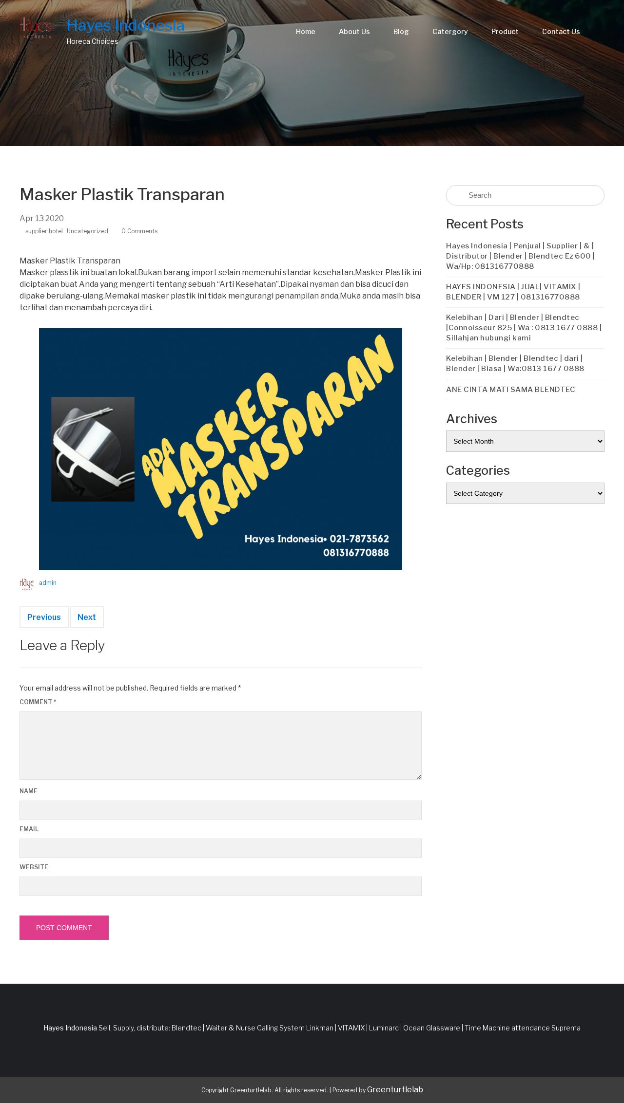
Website (34, 867)
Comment (38, 702)
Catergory (450, 31)
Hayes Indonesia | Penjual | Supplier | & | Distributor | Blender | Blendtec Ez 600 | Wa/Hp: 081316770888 (520, 256)
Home (305, 31)
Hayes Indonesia (125, 25)
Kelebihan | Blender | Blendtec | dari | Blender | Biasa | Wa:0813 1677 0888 (515, 363)
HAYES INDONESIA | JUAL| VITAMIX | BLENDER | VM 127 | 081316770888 (513, 291)
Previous (44, 617)
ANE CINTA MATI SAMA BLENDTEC (510, 389)
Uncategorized (87, 231)
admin (48, 582)
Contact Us (561, 31)
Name (29, 791)
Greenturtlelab (395, 1089)
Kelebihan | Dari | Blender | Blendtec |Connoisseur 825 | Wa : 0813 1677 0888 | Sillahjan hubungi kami (524, 327)
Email (29, 829)
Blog (401, 31)
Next (87, 617)
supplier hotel (44, 231)
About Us (354, 31)
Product (505, 31)
